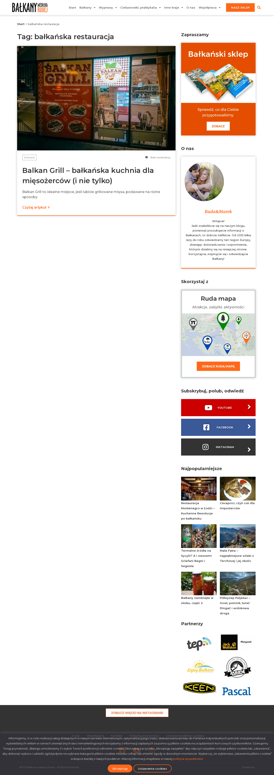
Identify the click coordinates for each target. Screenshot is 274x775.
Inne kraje (171, 7)
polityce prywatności (188, 758)
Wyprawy (106, 7)
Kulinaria (29, 157)
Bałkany (85, 7)
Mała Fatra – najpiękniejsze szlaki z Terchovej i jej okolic (237, 556)
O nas (190, 7)
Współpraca (208, 7)
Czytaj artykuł (34, 207)
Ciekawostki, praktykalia (138, 7)
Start (72, 7)
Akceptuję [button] (120, 768)
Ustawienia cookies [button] (152, 768)
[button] (259, 7)
